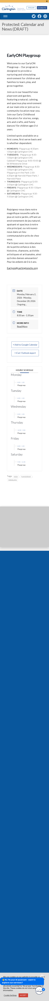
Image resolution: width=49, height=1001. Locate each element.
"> (47, 1)
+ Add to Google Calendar (25, 344)
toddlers (12, 480)
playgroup (26, 476)
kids (16, 476)
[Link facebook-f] (39, 16)
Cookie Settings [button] (10, 995)
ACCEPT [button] (23, 995)
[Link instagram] (45, 16)
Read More (22, 326)
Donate (42, 8)
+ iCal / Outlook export (25, 353)
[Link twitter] (34, 16)
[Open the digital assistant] (39, 991)
